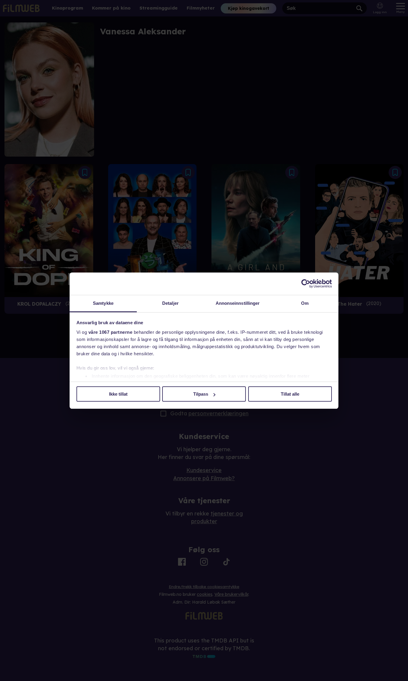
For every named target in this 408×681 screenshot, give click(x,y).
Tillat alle (290, 394)
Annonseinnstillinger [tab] (238, 303)
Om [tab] (305, 303)
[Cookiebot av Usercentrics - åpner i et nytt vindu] (306, 283)
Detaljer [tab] (170, 303)
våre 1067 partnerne (110, 332)
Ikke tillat (118, 394)
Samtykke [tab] (103, 303)
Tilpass (200, 394)
